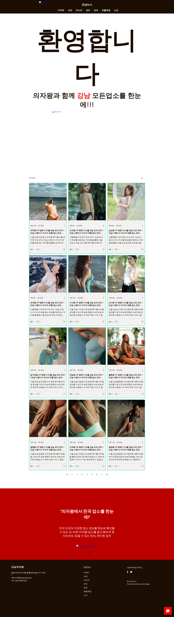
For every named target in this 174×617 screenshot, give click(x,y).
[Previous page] (72, 474)
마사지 (86, 580)
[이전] (32, 525)
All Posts (32, 178)
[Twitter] (131, 571)
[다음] (141, 525)
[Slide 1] (85, 552)
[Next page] (102, 474)
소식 (85, 595)
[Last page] (107, 474)
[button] (142, 178)
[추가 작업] (65, 225)
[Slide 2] (88, 553)
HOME (86, 573)
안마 (85, 588)
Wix (148, 584)
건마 (85, 584)
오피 (85, 576)
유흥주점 (87, 591)
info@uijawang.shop (23, 578)
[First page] (67, 474)
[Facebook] (127, 571)
